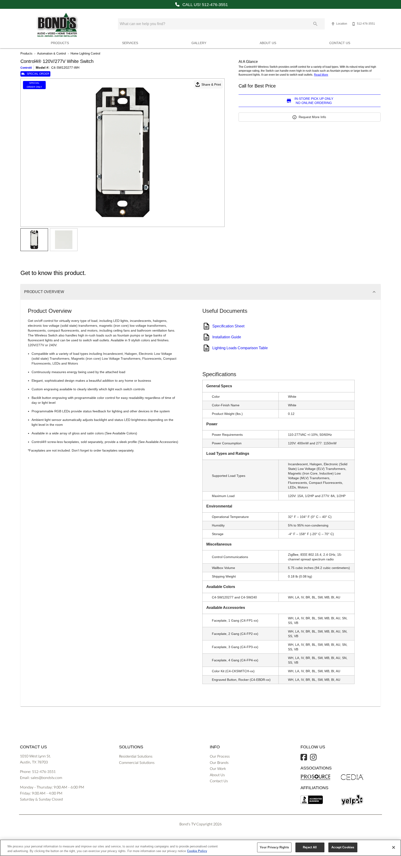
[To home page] (57, 25)
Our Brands (219, 763)
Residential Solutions (135, 756)
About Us (268, 43)
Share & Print (211, 84)
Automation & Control (51, 53)
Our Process (220, 756)
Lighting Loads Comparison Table (240, 348)
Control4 (26, 67)
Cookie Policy (197, 851)
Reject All (310, 847)
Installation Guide (226, 337)
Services (130, 43)
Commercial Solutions (137, 763)
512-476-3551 (44, 772)
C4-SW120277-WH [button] (65, 67)
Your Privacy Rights (274, 847)
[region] (200, 848)
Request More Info (312, 117)
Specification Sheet (228, 326)
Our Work (218, 769)
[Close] (393, 847)
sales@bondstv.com (46, 778)
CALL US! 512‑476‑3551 (204, 4)
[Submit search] (315, 24)
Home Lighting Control (85, 53)
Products (60, 43)
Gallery (198, 43)
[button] (333, 24)
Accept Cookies (342, 847)
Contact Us (339, 43)
